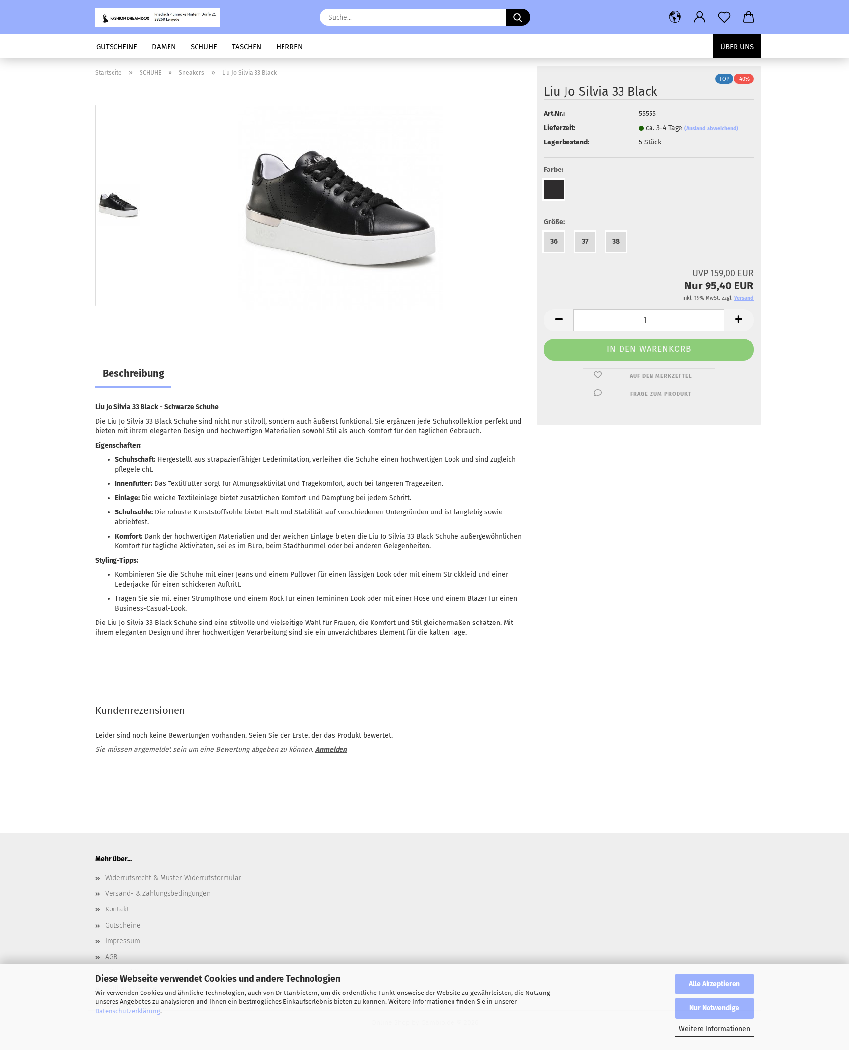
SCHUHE (204, 46)
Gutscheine (123, 925)
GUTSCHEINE (116, 46)
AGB (111, 957)
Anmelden (331, 749)
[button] (675, 17)
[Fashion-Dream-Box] (161, 17)
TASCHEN (246, 46)
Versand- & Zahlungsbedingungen (158, 893)
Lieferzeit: (559, 128)
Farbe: (553, 170)
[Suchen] (518, 17)
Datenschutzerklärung (127, 1011)
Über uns (737, 46)
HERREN (289, 46)
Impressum (122, 941)
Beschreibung (133, 373)
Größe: (554, 222)
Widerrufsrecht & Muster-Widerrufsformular (173, 878)
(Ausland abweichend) (711, 128)
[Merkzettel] (724, 17)
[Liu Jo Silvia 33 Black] (340, 207)
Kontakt (117, 909)
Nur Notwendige (714, 1008)
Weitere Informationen (714, 1029)
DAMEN (164, 46)
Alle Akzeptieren (714, 984)
